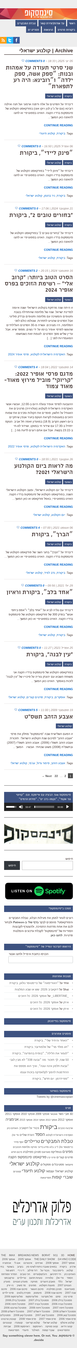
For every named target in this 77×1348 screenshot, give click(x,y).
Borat (46, 1255)
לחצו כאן (56, 935)
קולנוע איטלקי (67, 1322)
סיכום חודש (16, 1152)
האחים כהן (12, 1128)
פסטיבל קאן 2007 (44, 1315)
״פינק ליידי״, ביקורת (46, 153)
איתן (66, 1002)
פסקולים (45, 1164)
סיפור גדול (43, 763)
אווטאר (53, 1114)
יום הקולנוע (58, 514)
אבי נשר (63, 1113)
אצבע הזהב (58, 763)
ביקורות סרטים (66, 30)
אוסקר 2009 (42, 1113)
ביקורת (68, 96)
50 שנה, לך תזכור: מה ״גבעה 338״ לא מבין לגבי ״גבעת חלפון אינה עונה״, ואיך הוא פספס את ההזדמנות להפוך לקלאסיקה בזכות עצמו (39, 1066)
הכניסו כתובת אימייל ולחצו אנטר (28, 954)
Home (71, 1255)
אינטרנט (27, 1263)
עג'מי (32, 763)
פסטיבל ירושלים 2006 (64, 1311)
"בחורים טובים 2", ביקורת (41, 215)
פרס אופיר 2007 (47, 1319)
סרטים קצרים (34, 697)
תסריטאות (45, 1177)
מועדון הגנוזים (20, 1281)
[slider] (44, 807)
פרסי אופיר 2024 (18, 354)
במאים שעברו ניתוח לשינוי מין (41, 1266)
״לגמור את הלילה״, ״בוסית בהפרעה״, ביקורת (40, 1053)
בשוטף (68, 299)
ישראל (69, 1281)
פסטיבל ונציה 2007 (38, 1304)
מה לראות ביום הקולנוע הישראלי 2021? (43, 469)
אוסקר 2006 (8, 1259)
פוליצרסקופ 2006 (14, 1296)
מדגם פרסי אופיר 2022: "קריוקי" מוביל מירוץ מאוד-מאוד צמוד (38, 380)
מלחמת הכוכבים (21, 1147)
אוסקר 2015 (26, 1119)
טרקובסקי (9, 1277)
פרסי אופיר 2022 (18, 446)
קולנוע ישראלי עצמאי (59, 1171)
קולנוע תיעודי (47, 133)
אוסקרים (60, 697)
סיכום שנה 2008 (53, 1292)
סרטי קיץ (51, 1157)
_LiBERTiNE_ (60, 995)
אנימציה (12, 1119)
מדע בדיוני (43, 1147)
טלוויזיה (49, 1277)
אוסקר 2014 (39, 1120)
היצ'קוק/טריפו (40, 1274)
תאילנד (35, 1330)
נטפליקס (56, 1151)
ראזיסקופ (37, 1326)
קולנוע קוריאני (33, 1322)
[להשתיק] (21, 807)
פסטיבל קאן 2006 (66, 1315)
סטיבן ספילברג (32, 1151)
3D (71, 1114)
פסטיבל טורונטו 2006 (15, 1307)
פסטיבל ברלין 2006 (62, 1300)
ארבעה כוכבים (65, 1128)
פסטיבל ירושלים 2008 (12, 1311)
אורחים (39, 1263)
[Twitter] (10, 42)
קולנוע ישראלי (54, 96)
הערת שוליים (27, 1134)
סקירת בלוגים (24, 1292)
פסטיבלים (58, 1164)
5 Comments (28, 710)
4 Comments (28, 367)
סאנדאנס (46, 1152)
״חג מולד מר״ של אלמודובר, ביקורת (46, 1046)
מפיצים (67, 1152)
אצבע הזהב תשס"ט (48, 717)
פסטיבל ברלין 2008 (15, 1300)
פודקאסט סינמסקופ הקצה (27, 1157)
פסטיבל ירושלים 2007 (38, 1311)
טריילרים (32, 1141)
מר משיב (21, 1285)
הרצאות (48, 30)
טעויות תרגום (35, 1277)
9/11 (55, 1255)
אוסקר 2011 (12, 1113)
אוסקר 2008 (52, 1263)
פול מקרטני (47, 1296)
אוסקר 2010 (28, 1113)
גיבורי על (34, 1128)
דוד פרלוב (32, 1270)
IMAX (12, 1255)
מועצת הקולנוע (47, 1285)
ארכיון (73, 1266)
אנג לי (17, 1263)
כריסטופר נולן (66, 1147)
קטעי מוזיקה (51, 1326)
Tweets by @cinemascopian (55, 1096)
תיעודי (25, 1330)
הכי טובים (25, 1274)
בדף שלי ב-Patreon (26, 922)
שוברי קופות (62, 1177)
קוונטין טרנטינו (8, 1319)
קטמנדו (19, 1322)
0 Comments (35, 61)
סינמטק (38, 1292)
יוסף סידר (19, 1142)
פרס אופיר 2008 (27, 1319)
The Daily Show (44, 1259)
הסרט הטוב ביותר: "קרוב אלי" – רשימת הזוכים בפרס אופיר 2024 (39, 284)
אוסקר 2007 (68, 1263)
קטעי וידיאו (66, 1326)
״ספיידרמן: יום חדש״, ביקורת (50, 1078)
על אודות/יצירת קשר (52, 23)
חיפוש (69, 858)
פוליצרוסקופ (32, 1296)
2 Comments (28, 270)
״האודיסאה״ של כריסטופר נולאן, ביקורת (34, 983)
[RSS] (3, 42)
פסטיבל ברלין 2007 (39, 1300)
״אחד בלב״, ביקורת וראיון (40, 592)
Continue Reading (58, 125)
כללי (60, 1281)
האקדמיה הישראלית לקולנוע (48, 354)
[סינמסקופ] (38, 9)
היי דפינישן (55, 1274)
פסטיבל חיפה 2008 (39, 1307)
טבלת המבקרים (26, 23)
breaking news (28, 1255)
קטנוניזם (17, 1171)
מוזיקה (34, 1147)
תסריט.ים (33, 30)
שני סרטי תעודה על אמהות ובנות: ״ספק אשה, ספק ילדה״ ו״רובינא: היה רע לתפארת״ (39, 77)
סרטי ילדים (8, 1292)
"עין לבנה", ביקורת (49, 655)
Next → (47, 776)
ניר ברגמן (49, 195)
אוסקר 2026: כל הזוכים (32, 995)
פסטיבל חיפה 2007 (63, 1307)
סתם (58, 1296)
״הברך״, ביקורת (52, 535)
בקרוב (20, 1266)
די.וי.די (21, 1270)
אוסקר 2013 (51, 1120)
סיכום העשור (37, 1289)
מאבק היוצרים (47, 1281)
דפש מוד (10, 1270)
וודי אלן (15, 1135)
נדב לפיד (49, 572)
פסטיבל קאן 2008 (23, 1315)
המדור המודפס (9, 1274)
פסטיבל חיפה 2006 (15, 1304)
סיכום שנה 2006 (18, 1289)
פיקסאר (69, 1164)
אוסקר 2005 (24, 1259)
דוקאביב (23, 1128)
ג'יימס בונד (57, 1270)
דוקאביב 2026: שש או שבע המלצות (36, 989)
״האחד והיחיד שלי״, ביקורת (51, 1040)
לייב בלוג (53, 1147)
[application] (38, 807)
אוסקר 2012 (65, 1119)
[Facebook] (16, 42)
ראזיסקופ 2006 (22, 1326)
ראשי (72, 23)
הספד (40, 1134)
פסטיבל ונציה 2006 (62, 1304)
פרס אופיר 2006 (67, 1319)
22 (56, 776)
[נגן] (68, 807)
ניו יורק (10, 1285)
